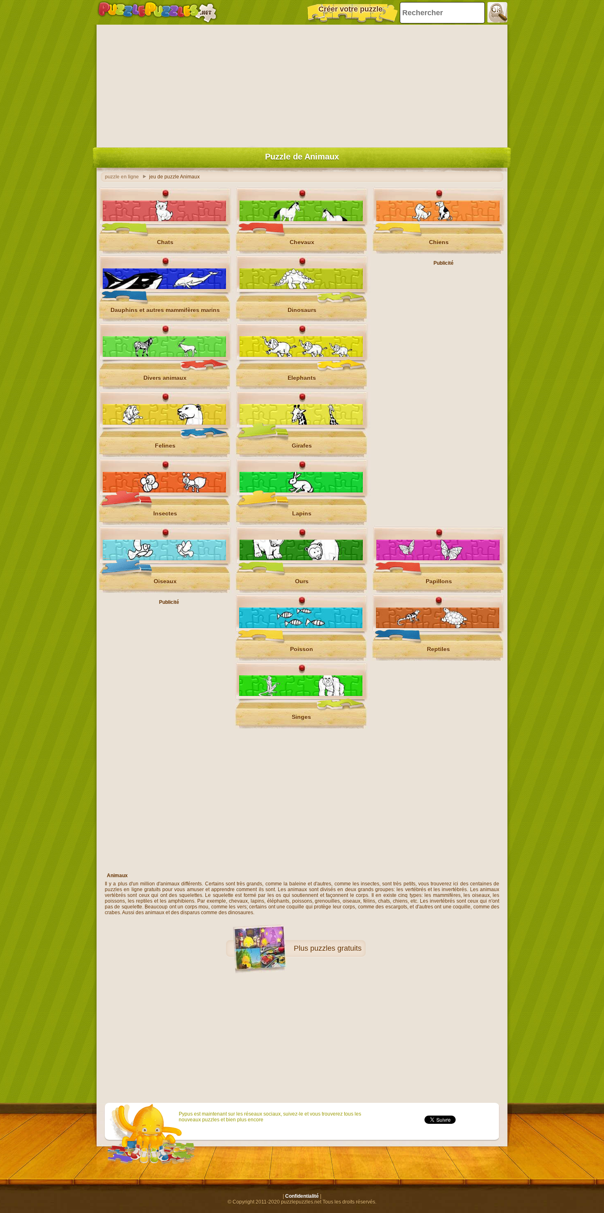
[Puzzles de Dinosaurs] (301, 287)
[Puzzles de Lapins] (301, 491)
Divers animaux (165, 377)
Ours (302, 581)
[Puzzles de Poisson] (300, 626)
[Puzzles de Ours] (301, 558)
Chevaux (302, 242)
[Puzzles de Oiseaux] (164, 558)
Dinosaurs (302, 310)
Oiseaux (165, 581)
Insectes (165, 513)
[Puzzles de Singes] (300, 694)
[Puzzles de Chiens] (438, 219)
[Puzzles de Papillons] (438, 558)
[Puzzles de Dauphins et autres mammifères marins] (164, 287)
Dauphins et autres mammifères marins (165, 310)
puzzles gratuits (336, 948)
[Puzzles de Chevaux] (301, 219)
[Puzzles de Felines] (164, 423)
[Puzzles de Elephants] (301, 355)
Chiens (439, 242)
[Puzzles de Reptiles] (437, 626)
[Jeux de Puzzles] (157, 12)
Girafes (302, 445)
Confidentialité (302, 1196)
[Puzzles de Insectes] (164, 491)
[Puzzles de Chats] (164, 219)
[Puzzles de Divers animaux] (164, 355)
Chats (165, 242)
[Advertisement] (302, 84)
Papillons (439, 581)
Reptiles (438, 649)
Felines (165, 445)
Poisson (301, 649)
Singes (301, 717)
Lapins (301, 513)
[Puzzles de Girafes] (301, 423)
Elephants (302, 377)
